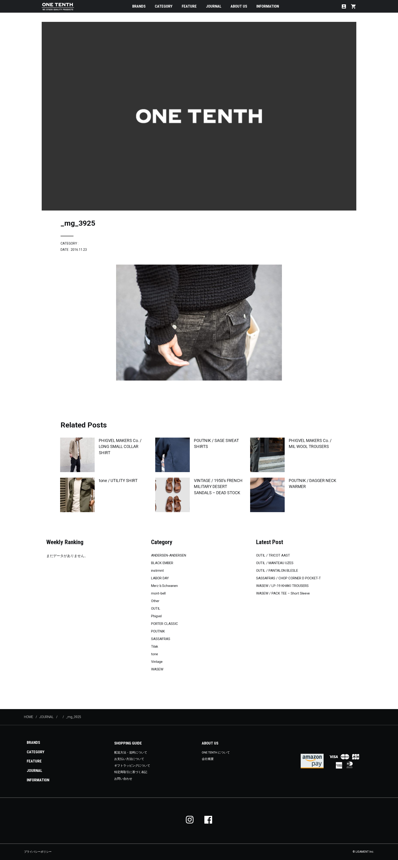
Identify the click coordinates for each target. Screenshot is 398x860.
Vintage (157, 662)
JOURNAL (213, 6)
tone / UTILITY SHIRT (118, 480)
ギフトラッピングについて (132, 765)
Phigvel (156, 616)
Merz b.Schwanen (164, 586)
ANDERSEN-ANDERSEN (168, 555)
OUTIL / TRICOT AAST (273, 555)
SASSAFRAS (160, 639)
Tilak (154, 646)
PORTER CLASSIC (164, 624)
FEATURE (189, 6)
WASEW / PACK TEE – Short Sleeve (283, 593)
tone (154, 654)
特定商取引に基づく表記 (130, 772)
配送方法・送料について (130, 752)
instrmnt (157, 571)
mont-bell (158, 593)
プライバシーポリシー (38, 851)
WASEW (157, 669)
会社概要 (208, 759)
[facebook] (208, 819)
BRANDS (139, 6)
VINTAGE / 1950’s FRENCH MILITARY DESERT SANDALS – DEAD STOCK (218, 486)
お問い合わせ (123, 778)
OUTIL (155, 608)
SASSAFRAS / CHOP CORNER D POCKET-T (288, 578)
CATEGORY (164, 6)
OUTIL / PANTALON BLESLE (277, 571)
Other (155, 601)
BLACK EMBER (162, 563)
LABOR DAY (160, 578)
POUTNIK (158, 631)
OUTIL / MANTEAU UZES (274, 563)
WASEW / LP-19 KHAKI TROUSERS (282, 586)
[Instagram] (189, 819)
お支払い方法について (129, 759)
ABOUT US (239, 6)
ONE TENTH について (216, 752)
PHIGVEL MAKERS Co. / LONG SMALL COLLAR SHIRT (120, 446)
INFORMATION (267, 6)
